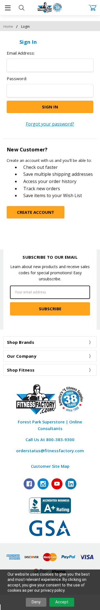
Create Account (35, 212)
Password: (17, 78)
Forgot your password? (50, 124)
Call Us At (50, 439)
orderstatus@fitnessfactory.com (50, 450)
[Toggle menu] (7, 7)
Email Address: (21, 53)
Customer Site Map (50, 466)
